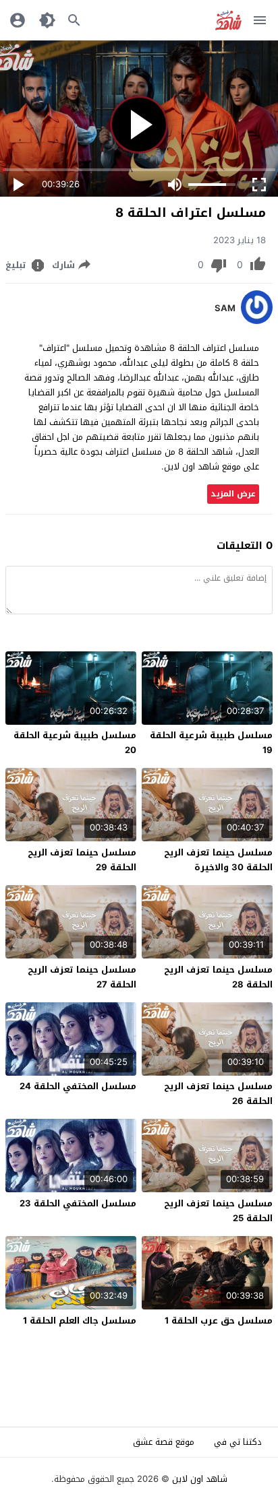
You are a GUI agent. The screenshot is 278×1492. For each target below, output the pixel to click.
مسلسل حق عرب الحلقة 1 (219, 1320)
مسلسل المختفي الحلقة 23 (78, 1203)
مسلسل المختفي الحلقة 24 (78, 1086)
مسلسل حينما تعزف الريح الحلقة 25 (218, 1211)
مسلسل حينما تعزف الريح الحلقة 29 (82, 860)
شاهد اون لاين (199, 1478)
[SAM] (257, 321)
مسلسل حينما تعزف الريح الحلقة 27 (82, 977)
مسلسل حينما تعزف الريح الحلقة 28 (218, 977)
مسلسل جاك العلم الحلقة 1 (79, 1320)
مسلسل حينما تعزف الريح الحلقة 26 (218, 1093)
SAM (225, 308)
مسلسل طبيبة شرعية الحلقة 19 (211, 742)
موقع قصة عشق (163, 1441)
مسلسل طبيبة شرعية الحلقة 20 (74, 742)
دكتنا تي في (238, 1441)
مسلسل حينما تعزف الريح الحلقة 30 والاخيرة (218, 860)
